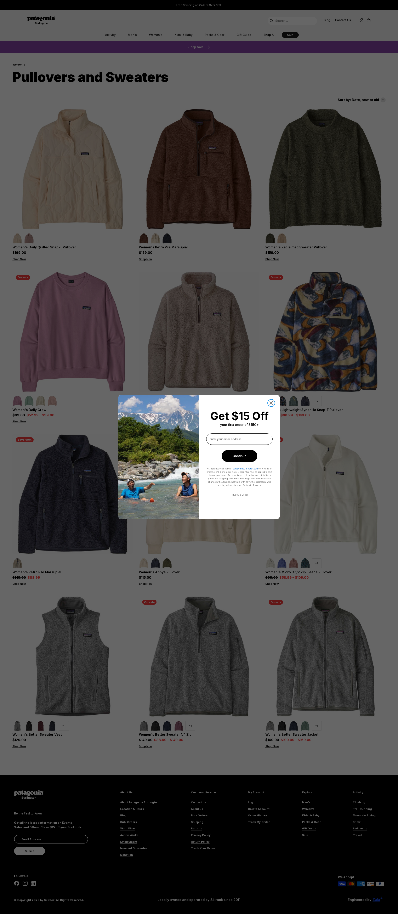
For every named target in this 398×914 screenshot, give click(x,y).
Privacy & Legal (239, 494)
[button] (239, 456)
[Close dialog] (271, 403)
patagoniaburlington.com (245, 468)
